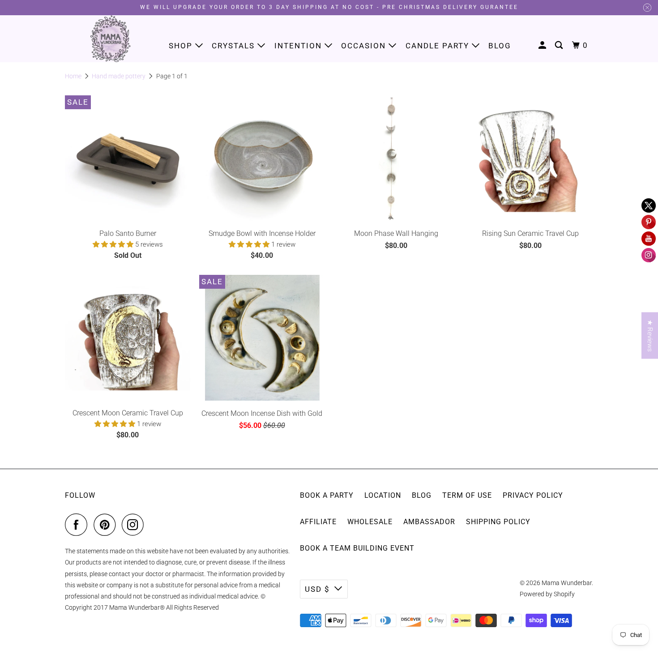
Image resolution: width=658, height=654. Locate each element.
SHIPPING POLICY (498, 521)
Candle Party (439, 45)
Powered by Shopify (547, 594)
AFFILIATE (318, 521)
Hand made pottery (118, 76)
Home (73, 76)
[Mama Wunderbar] (111, 38)
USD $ (317, 589)
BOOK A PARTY (327, 495)
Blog (499, 45)
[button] (114, 244)
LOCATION (382, 495)
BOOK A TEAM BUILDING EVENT (357, 548)
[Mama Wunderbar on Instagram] (135, 524)
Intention (299, 45)
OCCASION (365, 45)
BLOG (422, 495)
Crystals (234, 45)
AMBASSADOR (429, 521)
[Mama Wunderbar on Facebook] (78, 524)
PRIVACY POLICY (533, 495)
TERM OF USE (467, 495)
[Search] (560, 45)
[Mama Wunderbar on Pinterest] (107, 524)
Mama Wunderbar (567, 582)
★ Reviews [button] (650, 335)
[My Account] (543, 45)
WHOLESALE (370, 521)
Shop (182, 45)
